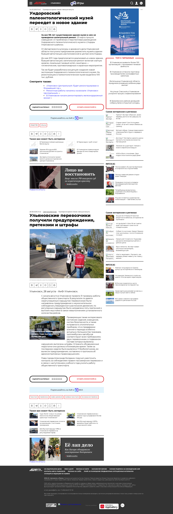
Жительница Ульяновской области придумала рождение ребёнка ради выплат (125, 83)
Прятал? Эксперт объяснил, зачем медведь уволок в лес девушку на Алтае (128, 116)
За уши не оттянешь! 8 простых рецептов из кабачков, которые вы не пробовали (129, 217)
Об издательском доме (53, 469)
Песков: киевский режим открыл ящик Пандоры (127, 175)
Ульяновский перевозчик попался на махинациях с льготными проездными (52, 423)
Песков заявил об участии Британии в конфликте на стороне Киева (128, 167)
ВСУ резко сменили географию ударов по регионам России (126, 299)
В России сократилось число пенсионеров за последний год (127, 284)
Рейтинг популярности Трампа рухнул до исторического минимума (128, 268)
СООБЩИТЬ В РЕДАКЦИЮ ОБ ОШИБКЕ (57, 473)
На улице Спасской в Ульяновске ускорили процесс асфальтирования (125, 93)
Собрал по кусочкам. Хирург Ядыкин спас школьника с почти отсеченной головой (129, 233)
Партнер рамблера (91, 505)
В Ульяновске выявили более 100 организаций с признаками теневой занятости (125, 65)
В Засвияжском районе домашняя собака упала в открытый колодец (125, 102)
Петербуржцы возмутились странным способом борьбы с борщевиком (126, 191)
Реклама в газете (82, 469)
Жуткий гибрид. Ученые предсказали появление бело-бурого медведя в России (129, 132)
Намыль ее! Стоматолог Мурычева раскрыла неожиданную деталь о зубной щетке (128, 241)
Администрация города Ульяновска (43, 280)
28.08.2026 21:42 (35, 212)
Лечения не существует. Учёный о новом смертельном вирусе (128, 147)
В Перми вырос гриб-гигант (87, 142)
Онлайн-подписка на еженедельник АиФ (124, 469)
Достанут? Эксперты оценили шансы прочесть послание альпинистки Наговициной (129, 140)
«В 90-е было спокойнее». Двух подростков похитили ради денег (128, 154)
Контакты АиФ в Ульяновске (54, 471)
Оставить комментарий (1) (86, 107)
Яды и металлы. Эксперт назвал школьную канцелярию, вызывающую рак (127, 248)
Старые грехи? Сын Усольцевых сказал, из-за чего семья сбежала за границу (129, 124)
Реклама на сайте (74, 471)
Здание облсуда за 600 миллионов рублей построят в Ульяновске (51, 151)
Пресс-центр (68, 469)
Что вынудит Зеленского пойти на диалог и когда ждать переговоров (128, 276)
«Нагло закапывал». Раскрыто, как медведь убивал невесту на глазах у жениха (129, 256)
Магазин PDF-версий (99, 469)
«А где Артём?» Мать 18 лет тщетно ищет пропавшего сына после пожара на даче (128, 225)
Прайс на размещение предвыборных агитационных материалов (108, 471)
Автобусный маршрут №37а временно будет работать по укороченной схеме (87, 423)
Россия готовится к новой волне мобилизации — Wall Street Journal (128, 198)
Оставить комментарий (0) (86, 379)
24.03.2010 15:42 (35, 9)
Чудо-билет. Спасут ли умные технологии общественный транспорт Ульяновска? (50, 415)
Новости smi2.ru (37, 190)
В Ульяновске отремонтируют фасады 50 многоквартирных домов (88, 151)
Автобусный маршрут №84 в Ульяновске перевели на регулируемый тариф (50, 430)
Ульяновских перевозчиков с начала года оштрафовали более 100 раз (89, 415)
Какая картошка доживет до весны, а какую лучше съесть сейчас (128, 292)
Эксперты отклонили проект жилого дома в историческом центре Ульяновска (51, 159)
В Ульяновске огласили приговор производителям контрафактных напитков (124, 74)
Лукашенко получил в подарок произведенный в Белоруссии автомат (126, 184)
